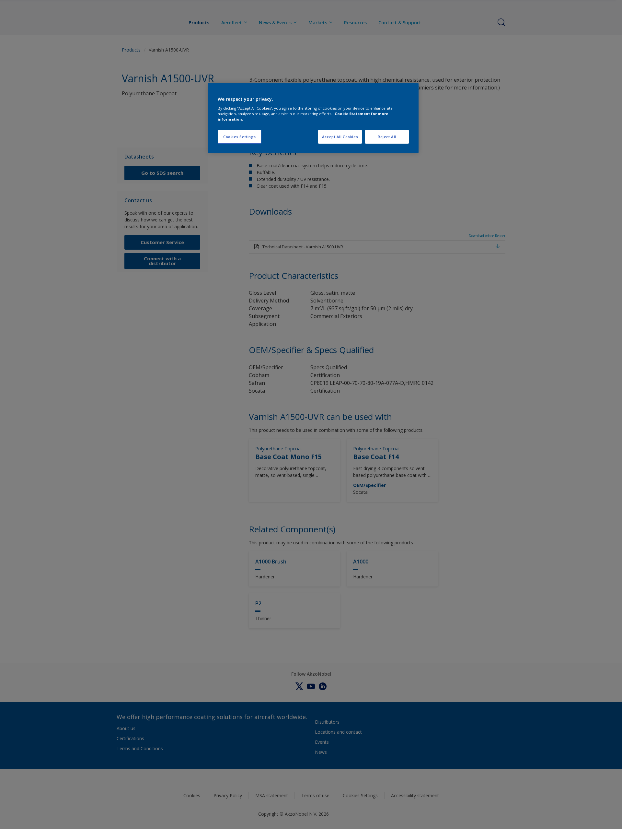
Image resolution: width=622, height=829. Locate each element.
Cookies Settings (239, 136)
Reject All (387, 136)
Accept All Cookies (340, 136)
